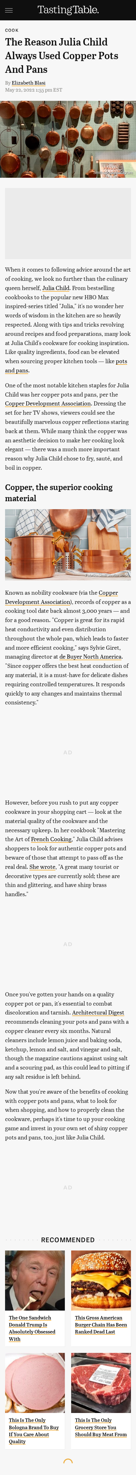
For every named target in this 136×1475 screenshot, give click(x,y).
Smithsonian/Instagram (113, 173)
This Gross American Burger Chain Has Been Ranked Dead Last (101, 1325)
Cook (12, 30)
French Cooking (51, 839)
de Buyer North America (90, 656)
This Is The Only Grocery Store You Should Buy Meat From (101, 1427)
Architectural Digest (98, 1012)
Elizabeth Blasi (29, 82)
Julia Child (55, 288)
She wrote (42, 866)
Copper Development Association (48, 403)
